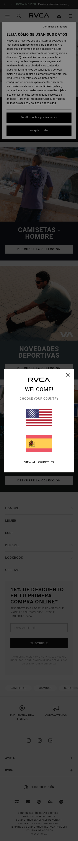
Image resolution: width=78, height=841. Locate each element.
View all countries (39, 462)
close (68, 374)
